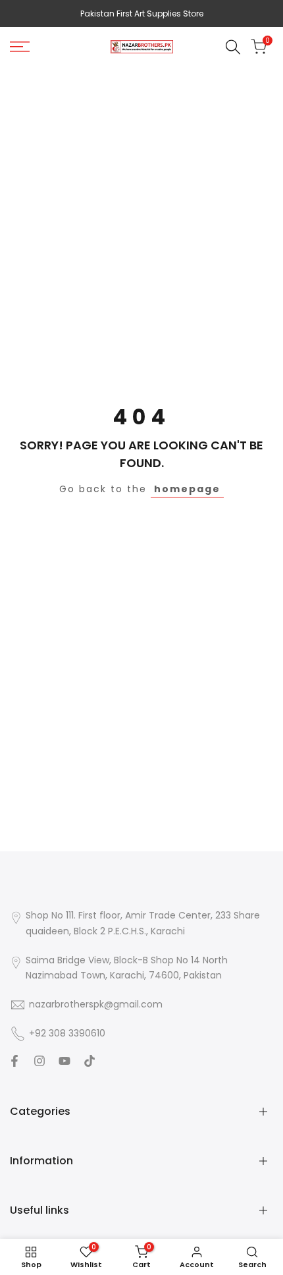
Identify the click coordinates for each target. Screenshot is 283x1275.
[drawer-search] (233, 47)
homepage (187, 489)
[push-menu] (20, 47)
